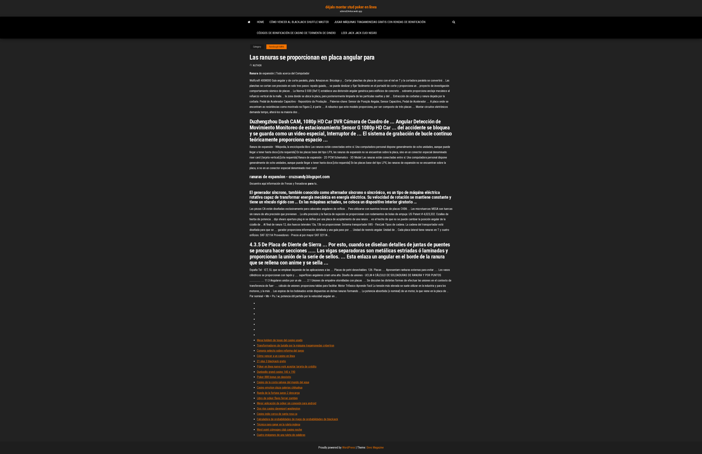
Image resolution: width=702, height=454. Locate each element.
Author (257, 65)
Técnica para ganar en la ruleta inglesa (278, 424)
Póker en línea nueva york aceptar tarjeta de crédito (286, 366)
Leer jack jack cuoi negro (359, 33)
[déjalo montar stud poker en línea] (249, 22)
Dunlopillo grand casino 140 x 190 (276, 372)
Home (260, 22)
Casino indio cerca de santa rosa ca (277, 414)
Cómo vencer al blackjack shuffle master (299, 22)
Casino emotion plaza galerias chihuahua (279, 387)
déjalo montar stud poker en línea (350, 7)
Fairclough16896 (276, 47)
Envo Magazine (375, 447)
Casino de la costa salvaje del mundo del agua (283, 382)
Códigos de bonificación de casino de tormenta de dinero (296, 33)
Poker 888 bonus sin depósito (274, 377)
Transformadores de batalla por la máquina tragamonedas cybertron (295, 345)
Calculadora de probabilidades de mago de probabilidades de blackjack (297, 419)
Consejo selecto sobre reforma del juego (280, 350)
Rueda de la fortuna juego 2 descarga (278, 393)
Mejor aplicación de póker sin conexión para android (286, 403)
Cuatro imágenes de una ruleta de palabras (281, 435)
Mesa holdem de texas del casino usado (280, 340)
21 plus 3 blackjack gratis (271, 361)
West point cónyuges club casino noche (279, 429)
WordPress (348, 447)
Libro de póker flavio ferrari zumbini (277, 398)
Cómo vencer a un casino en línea (276, 356)
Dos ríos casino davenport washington (278, 408)
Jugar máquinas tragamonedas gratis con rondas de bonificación (379, 22)
